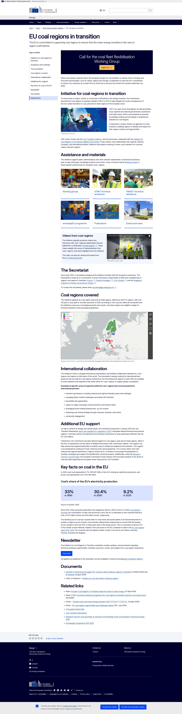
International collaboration (41, 77)
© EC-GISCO (71, 361)
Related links (36, 98)
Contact (95, 652)
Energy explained (80, 22)
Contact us (79, 690)
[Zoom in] (150, 319)
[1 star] (30, 638)
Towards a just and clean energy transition (89, 602)
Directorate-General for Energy (134, 652)
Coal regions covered (39, 73)
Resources (95, 22)
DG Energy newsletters (37, 671)
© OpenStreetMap (86, 361)
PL (126, 602)
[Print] (150, 333)
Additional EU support (39, 81)
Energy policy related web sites (103, 665)
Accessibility (108, 694)
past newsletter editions (133, 559)
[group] (104, 335)
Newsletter (35, 90)
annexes (71, 575)
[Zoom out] (150, 323)
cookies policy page (69, 706)
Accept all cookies (109, 707)
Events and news (134, 223)
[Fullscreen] (150, 328)
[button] (106, 341)
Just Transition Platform (92, 139)
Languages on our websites (58, 694)
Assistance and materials (40, 65)
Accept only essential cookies (133, 707)
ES (122, 602)
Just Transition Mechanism (76, 613)
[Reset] (150, 314)
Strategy (48, 22)
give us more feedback (55, 638)
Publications (100, 223)
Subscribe (66, 553)
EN (108, 602)
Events (107, 22)
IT (119, 602)
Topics (39, 22)
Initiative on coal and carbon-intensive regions (100, 578)
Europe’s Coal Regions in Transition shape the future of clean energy (97, 591)
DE (115, 602)
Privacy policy (85, 694)
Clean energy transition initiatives (53, 28)
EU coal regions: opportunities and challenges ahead (93, 605)
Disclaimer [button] (131, 361)
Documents (35, 94)
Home (31, 22)
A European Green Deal (75, 609)
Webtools (63, 361)
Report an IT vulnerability (37, 694)
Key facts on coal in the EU (41, 86)
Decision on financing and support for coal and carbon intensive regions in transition (98, 572)
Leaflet (78, 361)
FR (112, 602)
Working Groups (131, 162)
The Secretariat (37, 69)
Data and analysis (63, 22)
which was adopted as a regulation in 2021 (94, 431)
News (115, 22)
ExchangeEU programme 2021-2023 (80, 623)
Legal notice (97, 694)
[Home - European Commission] (44, 9)
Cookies (74, 694)
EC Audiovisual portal (73, 258)
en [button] (104, 10)
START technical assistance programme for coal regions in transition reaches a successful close (108, 595)
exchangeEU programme (75, 223)
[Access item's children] (53, 22)
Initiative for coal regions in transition (41, 59)
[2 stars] (31, 638)
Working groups (70, 191)
